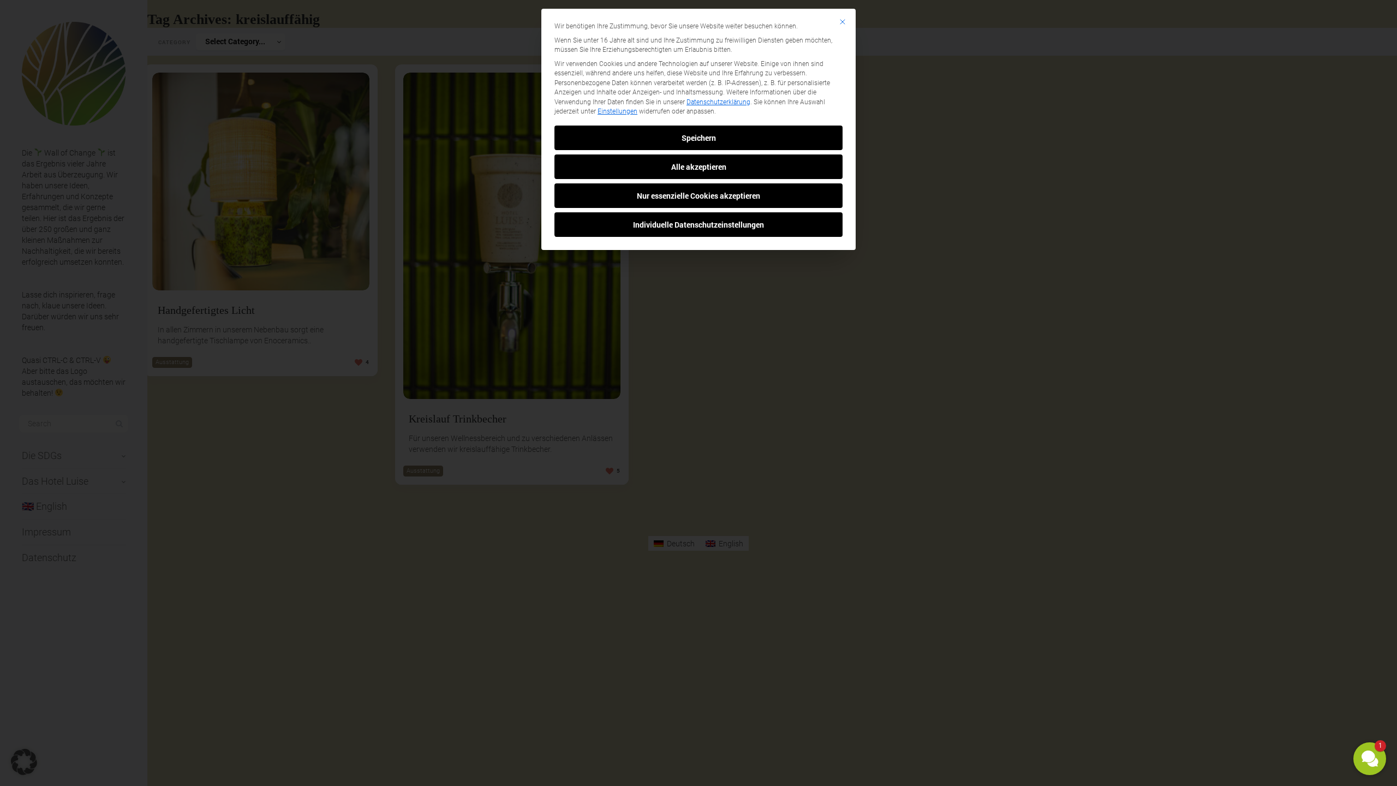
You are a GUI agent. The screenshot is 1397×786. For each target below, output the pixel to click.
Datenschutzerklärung (718, 102)
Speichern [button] (699, 138)
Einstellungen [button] (617, 111)
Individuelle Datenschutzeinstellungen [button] (698, 224)
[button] (1369, 758)
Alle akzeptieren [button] (698, 167)
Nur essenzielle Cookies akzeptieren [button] (698, 195)
